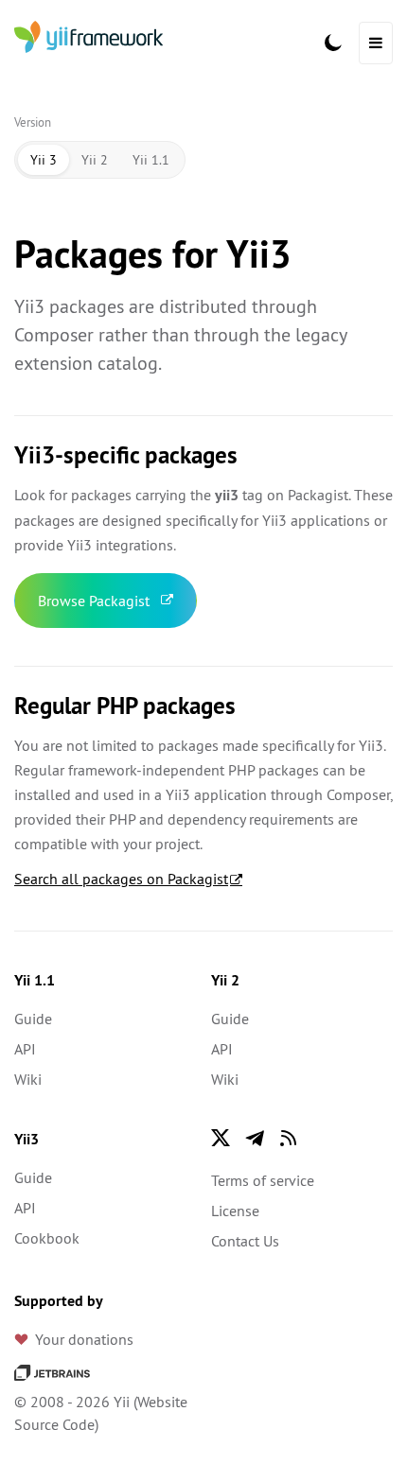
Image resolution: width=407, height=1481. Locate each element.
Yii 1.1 (151, 159)
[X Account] (220, 1137)
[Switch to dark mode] (333, 42)
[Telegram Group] (254, 1137)
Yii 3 (43, 159)
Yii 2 (94, 159)
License (235, 1210)
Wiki (28, 1079)
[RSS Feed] (288, 1137)
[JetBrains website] (52, 1371)
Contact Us (245, 1240)
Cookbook (47, 1237)
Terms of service (262, 1180)
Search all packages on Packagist (121, 878)
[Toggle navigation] (376, 43)
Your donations (84, 1339)
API (25, 1048)
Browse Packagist (94, 600)
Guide (33, 1018)
